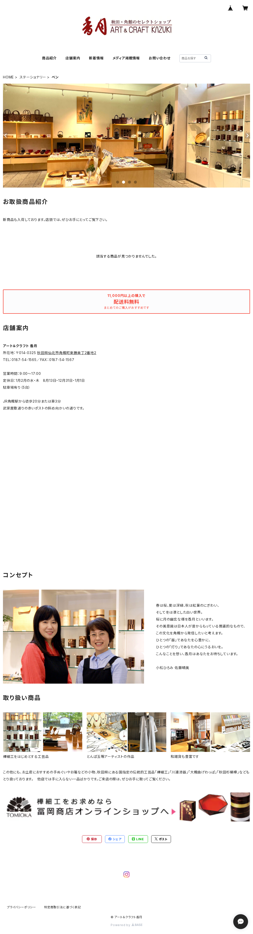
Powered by (121, 925)
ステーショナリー (33, 77)
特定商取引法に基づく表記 (62, 907)
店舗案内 (72, 58)
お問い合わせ (159, 58)
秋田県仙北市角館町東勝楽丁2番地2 (66, 353)
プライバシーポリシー (21, 907)
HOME (8, 77)
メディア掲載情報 (126, 58)
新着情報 (96, 58)
